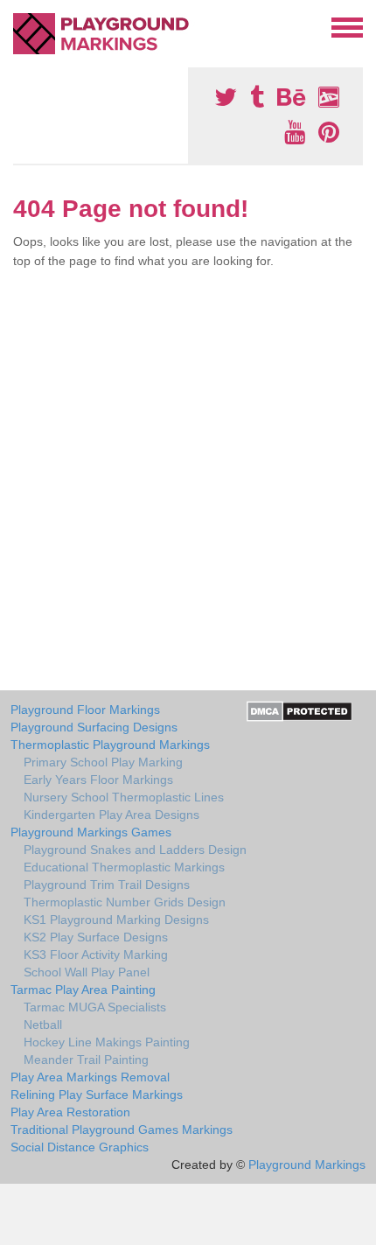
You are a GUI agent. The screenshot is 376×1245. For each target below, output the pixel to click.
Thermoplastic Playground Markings (110, 745)
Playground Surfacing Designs (94, 727)
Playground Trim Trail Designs (107, 885)
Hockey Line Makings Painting (107, 1042)
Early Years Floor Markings (98, 780)
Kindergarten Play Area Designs (111, 815)
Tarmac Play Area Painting (83, 990)
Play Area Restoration (70, 1112)
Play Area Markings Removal (90, 1077)
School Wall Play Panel (87, 972)
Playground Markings (307, 1165)
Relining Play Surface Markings (96, 1095)
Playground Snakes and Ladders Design (135, 850)
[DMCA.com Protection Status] (299, 710)
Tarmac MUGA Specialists (95, 1007)
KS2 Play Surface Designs (96, 937)
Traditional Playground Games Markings (121, 1130)
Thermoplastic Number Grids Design (125, 902)
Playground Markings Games (90, 832)
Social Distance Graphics (79, 1147)
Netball (43, 1025)
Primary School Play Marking (103, 762)
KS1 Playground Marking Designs (116, 920)
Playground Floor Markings (85, 710)
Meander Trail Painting (86, 1060)
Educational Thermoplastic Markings (124, 867)
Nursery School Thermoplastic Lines (124, 797)
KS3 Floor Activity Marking (96, 955)
